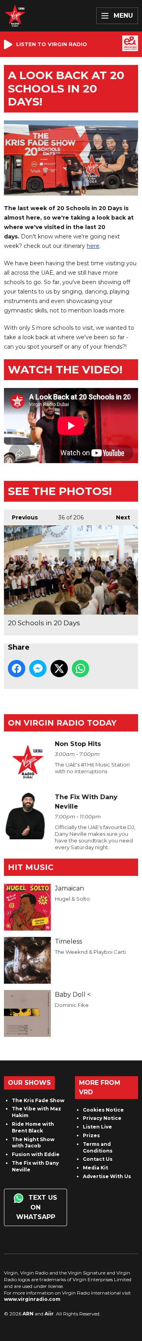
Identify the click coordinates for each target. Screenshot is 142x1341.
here (93, 245)
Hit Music (31, 867)
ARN (28, 1314)
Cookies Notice (103, 1110)
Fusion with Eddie (36, 1154)
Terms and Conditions (97, 1147)
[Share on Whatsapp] (80, 668)
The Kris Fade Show (38, 1100)
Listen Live (97, 1127)
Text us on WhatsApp (37, 1207)
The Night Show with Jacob (33, 1142)
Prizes (91, 1135)
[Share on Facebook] (16, 668)
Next (119, 517)
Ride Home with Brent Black (33, 1127)
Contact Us (97, 1159)
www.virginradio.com (32, 1299)
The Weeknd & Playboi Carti (90, 952)
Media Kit (95, 1168)
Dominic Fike (72, 1005)
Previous (21, 517)
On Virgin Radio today (62, 723)
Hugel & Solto (72, 899)
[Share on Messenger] (38, 668)
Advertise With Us (107, 1176)
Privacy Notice (102, 1118)
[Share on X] (59, 668)
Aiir (49, 1314)
